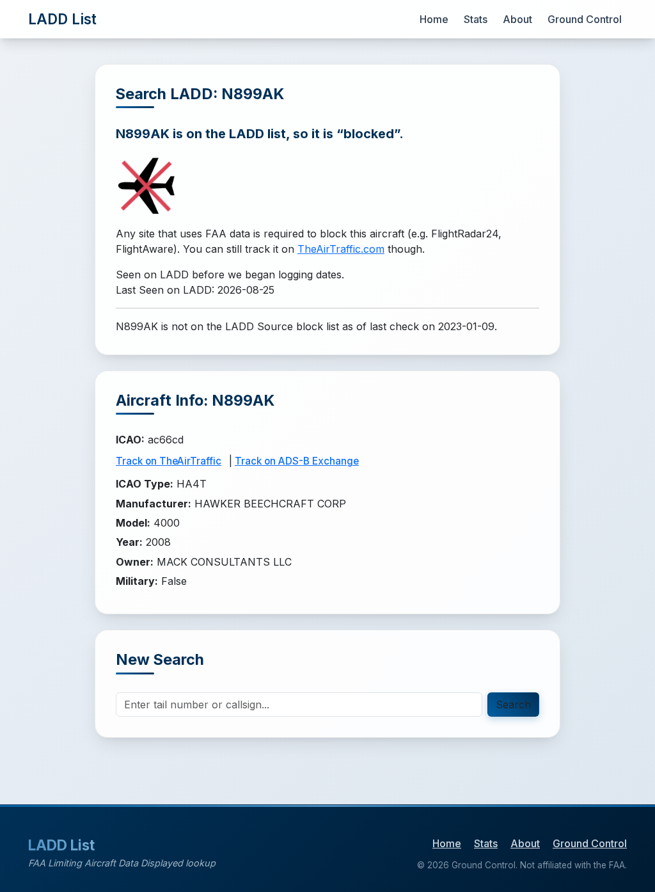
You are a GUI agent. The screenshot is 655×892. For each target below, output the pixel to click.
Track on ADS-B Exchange (297, 461)
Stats (475, 19)
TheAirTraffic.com (340, 249)
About (517, 19)
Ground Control (585, 19)
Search (513, 704)
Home (434, 19)
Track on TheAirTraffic (168, 461)
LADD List (62, 19)
